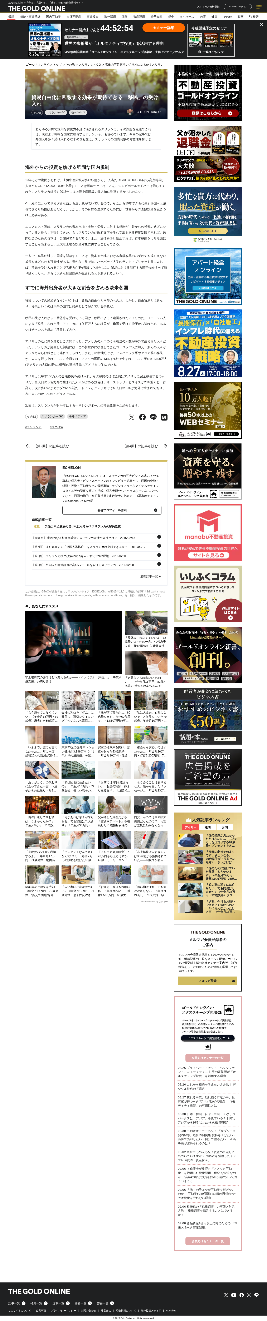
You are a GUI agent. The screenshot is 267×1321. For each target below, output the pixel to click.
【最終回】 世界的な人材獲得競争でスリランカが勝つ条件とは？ (74, 538)
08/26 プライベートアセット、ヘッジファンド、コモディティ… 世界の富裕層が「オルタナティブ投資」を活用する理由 (207, 1072)
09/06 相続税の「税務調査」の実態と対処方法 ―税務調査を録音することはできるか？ (206, 1210)
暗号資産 (156, 16)
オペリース (187, 16)
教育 (203, 16)
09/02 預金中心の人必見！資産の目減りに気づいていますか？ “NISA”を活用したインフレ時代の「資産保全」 (207, 1156)
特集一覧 (36, 1303)
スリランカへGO (56, 112)
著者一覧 (80, 1303)
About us (171, 1310)
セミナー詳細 (163, 28)
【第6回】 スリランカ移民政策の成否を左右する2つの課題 (70, 556)
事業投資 (92, 16)
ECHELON (71, 468)
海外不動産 (74, 16)
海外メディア (78, 112)
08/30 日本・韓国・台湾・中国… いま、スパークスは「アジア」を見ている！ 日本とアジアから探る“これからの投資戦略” (207, 1118)
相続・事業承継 (30, 16)
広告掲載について (126, 1310)
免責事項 (41, 1310)
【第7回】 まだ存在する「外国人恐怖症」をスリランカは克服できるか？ (80, 546)
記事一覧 (14, 1303)
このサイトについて (19, 1310)
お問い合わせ (88, 1310)
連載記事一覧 (149, 576)
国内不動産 (53, 16)
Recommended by (149, 901)
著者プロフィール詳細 (112, 510)
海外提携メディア (151, 1310)
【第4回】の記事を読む (140, 446)
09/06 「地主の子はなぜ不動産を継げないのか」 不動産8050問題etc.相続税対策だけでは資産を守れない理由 (207, 1194)
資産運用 (139, 16)
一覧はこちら (211, 51)
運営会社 (106, 1310)
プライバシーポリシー (63, 1310)
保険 (124, 16)
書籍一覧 (102, 1303)
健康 (214, 16)
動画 (240, 16)
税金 (171, 16)
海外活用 (110, 16)
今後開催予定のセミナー (210, 28)
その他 (227, 16)
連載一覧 (58, 1303)
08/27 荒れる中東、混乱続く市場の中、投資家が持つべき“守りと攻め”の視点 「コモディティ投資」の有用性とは (206, 1101)
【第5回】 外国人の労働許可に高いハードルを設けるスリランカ (74, 565)
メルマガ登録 (208, 980)
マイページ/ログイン (237, 6)
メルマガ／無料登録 (208, 6)
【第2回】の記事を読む (51, 446)
